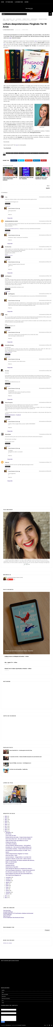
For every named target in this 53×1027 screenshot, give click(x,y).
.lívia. (6, 197)
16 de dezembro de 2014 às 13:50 (45, 314)
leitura (12, 20)
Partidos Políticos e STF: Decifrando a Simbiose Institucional (18, 913)
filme (3, 992)
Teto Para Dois (7, 910)
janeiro (8, 893)
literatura (4, 996)
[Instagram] (47, 1025)
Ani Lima (7, 370)
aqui (10, 38)
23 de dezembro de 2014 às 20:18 (45, 359)
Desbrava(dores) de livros (13, 228)
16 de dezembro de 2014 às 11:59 (45, 293)
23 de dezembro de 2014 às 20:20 (45, 421)
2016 (6, 827)
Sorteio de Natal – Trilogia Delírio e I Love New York (18, 857)
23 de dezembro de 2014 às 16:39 (45, 300)
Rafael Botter (8, 434)
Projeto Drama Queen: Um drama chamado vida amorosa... (20, 860)
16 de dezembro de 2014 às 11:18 (45, 246)
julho (7, 884)
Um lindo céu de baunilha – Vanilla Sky (18, 769)
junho (7, 885)
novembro (8, 877)
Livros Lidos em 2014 (11, 835)
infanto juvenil (6, 20)
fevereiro (8, 892)
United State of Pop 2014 (12, 867)
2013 (6, 896)
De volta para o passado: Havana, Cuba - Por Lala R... (19, 872)
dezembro (8, 832)
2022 (6, 818)
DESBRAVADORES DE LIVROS (11, 221)
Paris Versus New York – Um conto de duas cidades (18, 838)
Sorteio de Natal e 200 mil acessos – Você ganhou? (18, 845)
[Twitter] (51, 1025)
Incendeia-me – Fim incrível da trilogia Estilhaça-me (18, 847)
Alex (14, 19)
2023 (6, 816)
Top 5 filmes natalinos (11, 843)
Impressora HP (6, 916)
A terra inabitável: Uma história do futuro (13, 917)
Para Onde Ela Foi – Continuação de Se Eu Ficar (20, 750)
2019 (6, 822)
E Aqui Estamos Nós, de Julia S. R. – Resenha (26, 178)
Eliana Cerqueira (9, 402)
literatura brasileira (6, 998)
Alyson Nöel (18, 19)
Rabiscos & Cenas (9, 255)
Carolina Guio (8, 246)
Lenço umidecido (7, 914)
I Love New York (19, 1)
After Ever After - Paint (11, 855)
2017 (6, 826)
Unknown (7, 462)
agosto (8, 882)
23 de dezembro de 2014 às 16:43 (45, 332)
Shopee (26, 1)
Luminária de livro (10, 865)
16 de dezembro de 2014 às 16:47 (45, 402)
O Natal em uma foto (11, 842)
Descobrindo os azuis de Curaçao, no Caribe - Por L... (19, 850)
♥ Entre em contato (7, 943)
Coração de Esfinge (8, 912)
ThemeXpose (8, 1025)
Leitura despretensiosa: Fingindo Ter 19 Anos (17, 853)
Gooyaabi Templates (21, 1025)
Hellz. (6, 314)
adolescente (9, 19)
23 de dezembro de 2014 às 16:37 (45, 235)
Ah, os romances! (10, 863)
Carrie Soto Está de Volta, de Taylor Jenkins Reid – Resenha (10, 179)
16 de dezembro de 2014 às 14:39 (45, 345)
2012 (6, 897)
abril (7, 889)
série (3, 1002)
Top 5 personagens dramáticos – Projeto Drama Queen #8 (20, 870)
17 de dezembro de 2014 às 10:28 (45, 434)
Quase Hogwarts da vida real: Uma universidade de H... (19, 873)
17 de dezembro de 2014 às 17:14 (45, 462)
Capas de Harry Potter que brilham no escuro (17, 840)
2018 (6, 824)
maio (7, 887)
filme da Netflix (5, 994)
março (7, 890)
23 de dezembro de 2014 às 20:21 (45, 448)
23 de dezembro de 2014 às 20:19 (45, 388)
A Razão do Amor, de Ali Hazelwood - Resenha (41, 178)
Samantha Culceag (9, 345)
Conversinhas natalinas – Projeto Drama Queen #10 (18, 848)
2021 (6, 819)
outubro (8, 879)
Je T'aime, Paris (9, 1)
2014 (6, 831)
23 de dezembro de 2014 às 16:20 (45, 208)
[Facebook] (49, 1025)
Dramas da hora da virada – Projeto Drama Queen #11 (19, 837)
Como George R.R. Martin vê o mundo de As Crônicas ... (19, 868)
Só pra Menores (8, 352)
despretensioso (34, 19)
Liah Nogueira (8, 276)
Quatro (7, 852)
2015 (6, 829)
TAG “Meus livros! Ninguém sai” (13, 875)
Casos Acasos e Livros (13, 208)
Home (2, 1)
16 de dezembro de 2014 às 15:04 (45, 370)
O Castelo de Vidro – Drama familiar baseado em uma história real (25, 756)
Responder (7, 203)
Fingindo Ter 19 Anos (43, 19)
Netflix (3, 990)
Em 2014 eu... (9, 834)
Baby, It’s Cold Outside (11, 862)
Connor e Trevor (26, 19)
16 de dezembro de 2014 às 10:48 (45, 221)
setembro (8, 880)
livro (16, 20)
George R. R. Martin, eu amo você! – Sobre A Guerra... (19, 858)
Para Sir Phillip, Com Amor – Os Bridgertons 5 (20, 763)
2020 (6, 821)
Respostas (8, 206)
